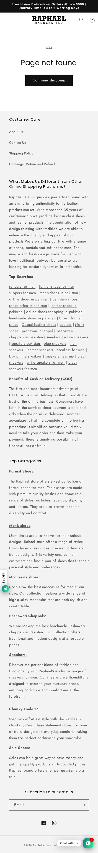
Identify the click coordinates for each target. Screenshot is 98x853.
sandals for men (22, 286)
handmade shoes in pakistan (32, 318)
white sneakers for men (46, 362)
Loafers (66, 324)
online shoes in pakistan (29, 299)
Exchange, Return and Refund (32, 164)
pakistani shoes (64, 299)
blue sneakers (55, 343)
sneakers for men (71, 349)
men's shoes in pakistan (59, 292)
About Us (16, 131)
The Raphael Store (42, 845)
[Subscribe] (83, 805)
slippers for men (22, 292)
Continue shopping (49, 80)
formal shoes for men (56, 286)
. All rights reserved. (64, 845)
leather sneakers (40, 349)
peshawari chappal (37, 331)
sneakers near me (59, 356)
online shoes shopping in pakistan (54, 311)
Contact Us (17, 142)
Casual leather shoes (39, 324)
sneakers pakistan (26, 343)
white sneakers (76, 337)
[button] (6, 20)
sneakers (54, 337)
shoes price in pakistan (28, 305)
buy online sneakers (25, 356)
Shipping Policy (21, 153)
